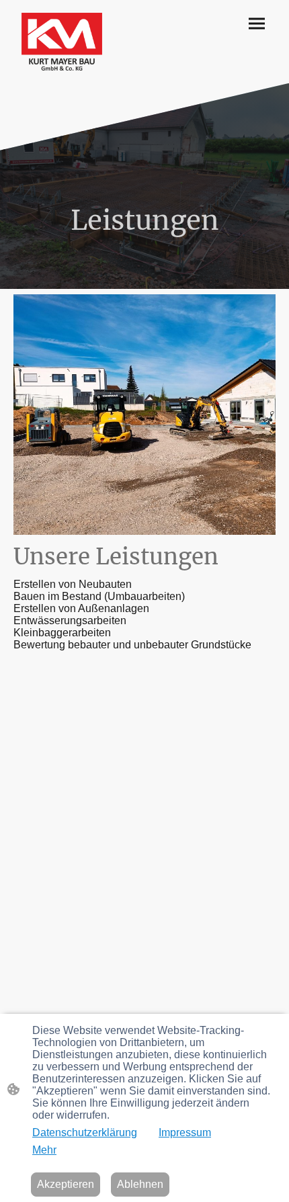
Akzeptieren (65, 1184)
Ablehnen (140, 1184)
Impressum (185, 1132)
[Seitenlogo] (62, 42)
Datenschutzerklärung (84, 1132)
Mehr (44, 1150)
